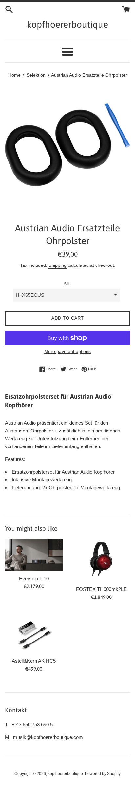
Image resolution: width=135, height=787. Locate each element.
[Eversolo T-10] (34, 555)
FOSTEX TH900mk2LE (101, 589)
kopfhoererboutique (67, 24)
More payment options (67, 351)
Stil (66, 284)
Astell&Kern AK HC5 (34, 661)
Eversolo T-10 (34, 578)
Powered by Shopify (103, 773)
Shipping (57, 265)
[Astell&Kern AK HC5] (34, 632)
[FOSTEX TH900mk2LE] (101, 560)
